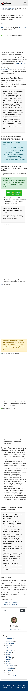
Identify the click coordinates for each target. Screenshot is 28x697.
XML (23, 687)
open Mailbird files (6, 69)
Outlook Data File (10, 665)
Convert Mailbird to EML (10, 604)
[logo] (7, 3)
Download (8, 645)
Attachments (9, 638)
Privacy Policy (21, 685)
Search (22, 610)
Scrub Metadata (10, 668)
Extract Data (9, 650)
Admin (3, 28)
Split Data (8, 670)
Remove (8, 667)
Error (7, 647)
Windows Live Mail (11, 675)
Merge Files (9, 658)
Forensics (8, 652)
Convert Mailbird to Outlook (11, 602)
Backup (8, 640)
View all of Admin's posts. (14, 629)
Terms (5, 687)
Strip (7, 672)
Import (7, 656)
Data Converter (10, 643)
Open (7, 661)
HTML (18, 687)
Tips (7, 674)
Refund (11, 687)
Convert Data (22, 28)
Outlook (8, 663)
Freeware (8, 654)
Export (7, 649)
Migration (8, 659)
